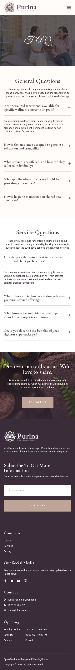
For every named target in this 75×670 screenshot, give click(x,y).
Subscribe (37, 505)
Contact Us (37, 402)
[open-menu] (69, 7)
